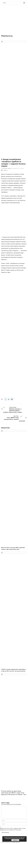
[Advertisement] (14, 19)
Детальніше (21, 838)
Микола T (6, 170)
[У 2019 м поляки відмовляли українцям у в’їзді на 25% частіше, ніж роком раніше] (14, 610)
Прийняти (15, 840)
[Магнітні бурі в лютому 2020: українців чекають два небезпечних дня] (14, 488)
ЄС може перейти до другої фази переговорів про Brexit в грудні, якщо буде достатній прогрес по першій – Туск (13, 792)
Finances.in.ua (6, 36)
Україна (9, 168)
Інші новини (4, 168)
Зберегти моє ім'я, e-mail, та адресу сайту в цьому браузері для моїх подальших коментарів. (12, 829)
